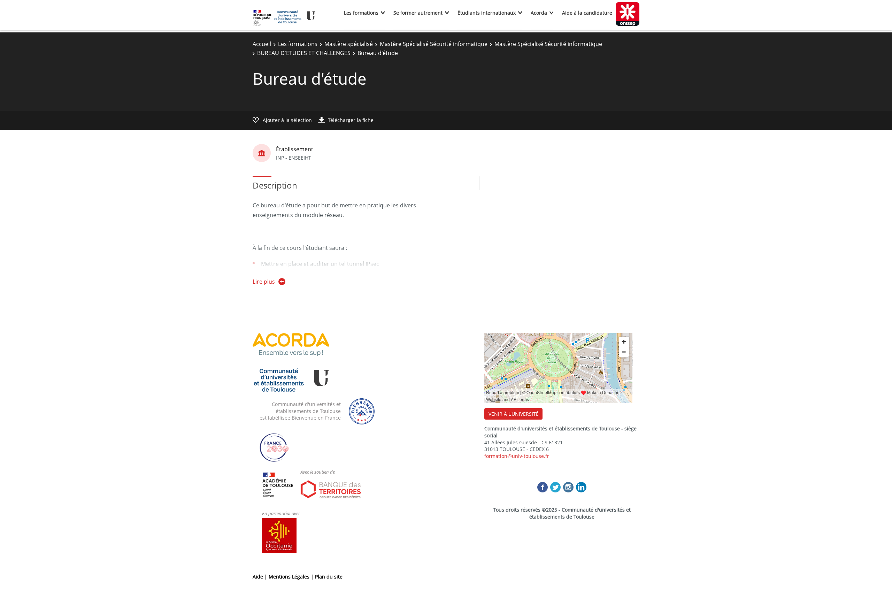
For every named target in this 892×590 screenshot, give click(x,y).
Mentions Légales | (292, 576)
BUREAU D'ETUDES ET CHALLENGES (304, 53)
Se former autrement (418, 12)
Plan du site (329, 576)
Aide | (261, 576)
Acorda (539, 12)
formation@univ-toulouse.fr (516, 456)
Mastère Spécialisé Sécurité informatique (433, 44)
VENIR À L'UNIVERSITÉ (514, 414)
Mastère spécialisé (348, 44)
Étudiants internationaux (486, 12)
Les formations (361, 12)
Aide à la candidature (587, 12)
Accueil (262, 44)
